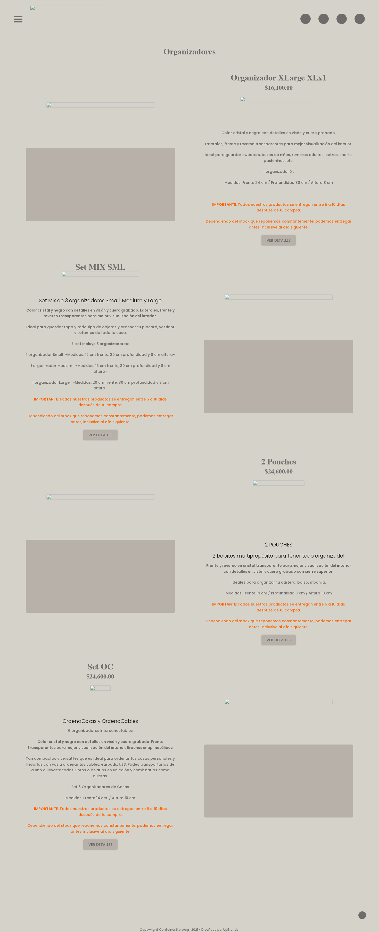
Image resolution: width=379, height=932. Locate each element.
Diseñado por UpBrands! (220, 929)
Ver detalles (279, 240)
